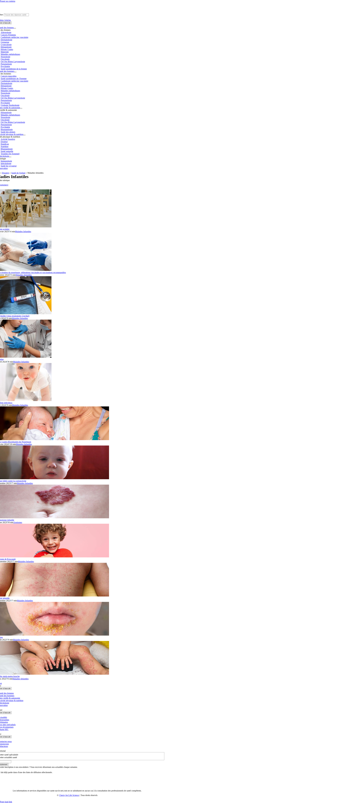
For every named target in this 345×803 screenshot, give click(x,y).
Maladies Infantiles (23, 231)
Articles (7, 20)
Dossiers (5, 173)
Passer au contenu (7, 1)
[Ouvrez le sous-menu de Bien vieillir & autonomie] (21, 108)
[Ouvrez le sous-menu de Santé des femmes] (15, 28)
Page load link (6, 802)
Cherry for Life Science (69, 795)
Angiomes (17, 522)
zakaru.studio (86, 800)
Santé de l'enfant (18, 173)
